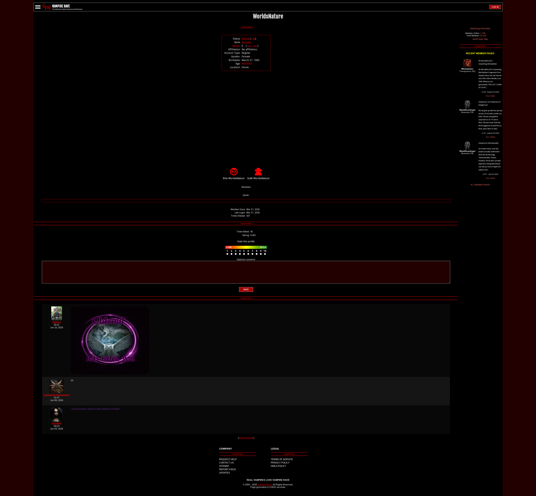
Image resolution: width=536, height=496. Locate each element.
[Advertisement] (246, 115)
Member (247, 42)
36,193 (483, 35)
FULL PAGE (490, 96)
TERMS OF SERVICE (282, 459)
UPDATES (224, 473)
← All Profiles (246, 27)
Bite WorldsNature (234, 178)
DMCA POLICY (278, 466)
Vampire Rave (265, 484)
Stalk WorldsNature (258, 178)
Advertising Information (480, 28)
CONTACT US (226, 463)
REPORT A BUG (227, 469)
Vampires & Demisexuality (488, 143)
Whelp (245, 38)
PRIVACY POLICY (280, 463)
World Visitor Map (480, 39)
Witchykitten (467, 69)
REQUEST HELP (228, 459)
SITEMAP (224, 466)
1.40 (253, 38)
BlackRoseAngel (467, 110)
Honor (236, 45)
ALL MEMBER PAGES (480, 185)
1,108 (482, 33)
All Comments (246, 438)
